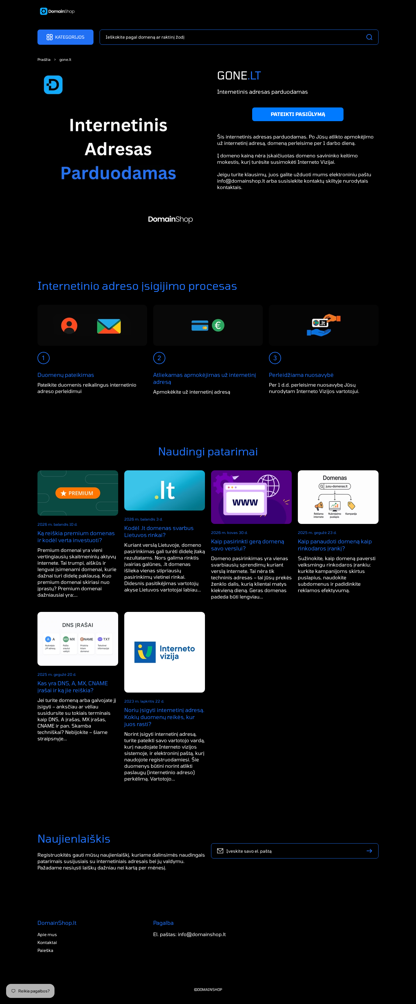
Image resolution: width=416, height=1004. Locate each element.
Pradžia (44, 59)
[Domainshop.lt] (55, 12)
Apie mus (47, 934)
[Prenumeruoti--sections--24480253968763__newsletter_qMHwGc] (371, 850)
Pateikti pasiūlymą (298, 114)
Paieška (45, 950)
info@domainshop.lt (241, 180)
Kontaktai (47, 942)
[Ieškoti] (371, 37)
